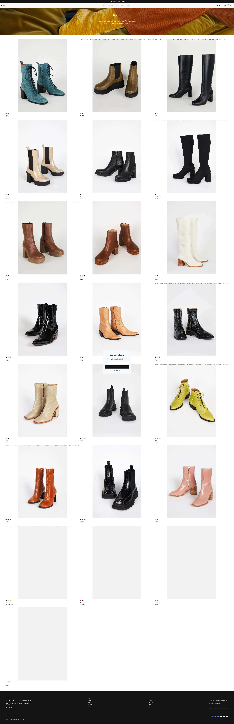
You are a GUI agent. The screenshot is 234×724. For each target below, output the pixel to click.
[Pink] (83, 276)
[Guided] (117, 400)
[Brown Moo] (6, 682)
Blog (150, 704)
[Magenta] (155, 600)
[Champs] (117, 481)
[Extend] (42, 400)
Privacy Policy (219, 719)
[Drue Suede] (191, 562)
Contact (150, 700)
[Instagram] (119, 370)
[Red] (83, 519)
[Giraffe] (8, 682)
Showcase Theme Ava (13, 719)
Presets (127, 5)
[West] (191, 400)
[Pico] (117, 156)
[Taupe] (84, 438)
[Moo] (10, 682)
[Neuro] (42, 237)
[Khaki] (81, 113)
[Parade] (42, 481)
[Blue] (8, 113)
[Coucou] (191, 237)
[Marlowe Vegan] (42, 562)
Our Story (151, 702)
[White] (83, 438)
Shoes (104, 5)
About (117, 5)
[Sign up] (227, 707)
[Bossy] (42, 156)
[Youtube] (117, 370)
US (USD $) (219, 5)
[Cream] (157, 113)
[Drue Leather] (117, 562)
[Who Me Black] (191, 156)
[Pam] (191, 75)
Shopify (24, 719)
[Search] (228, 5)
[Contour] (191, 481)
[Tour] (191, 319)
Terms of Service (225, 719)
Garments (111, 5)
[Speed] (117, 237)
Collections (90, 700)
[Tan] (6, 113)
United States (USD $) (10, 716)
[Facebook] (114, 370)
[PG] (42, 644)
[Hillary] (42, 319)
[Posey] (42, 75)
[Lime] (10, 357)
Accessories (90, 706)
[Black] (83, 113)
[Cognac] (6, 519)
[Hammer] (117, 75)
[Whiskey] (157, 438)
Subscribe (117, 366)
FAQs (122, 5)
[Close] (129, 352)
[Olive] (10, 600)
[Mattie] (117, 319)
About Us (151, 706)
